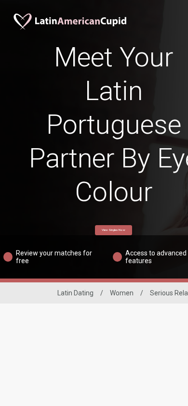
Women (122, 293)
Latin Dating (75, 293)
